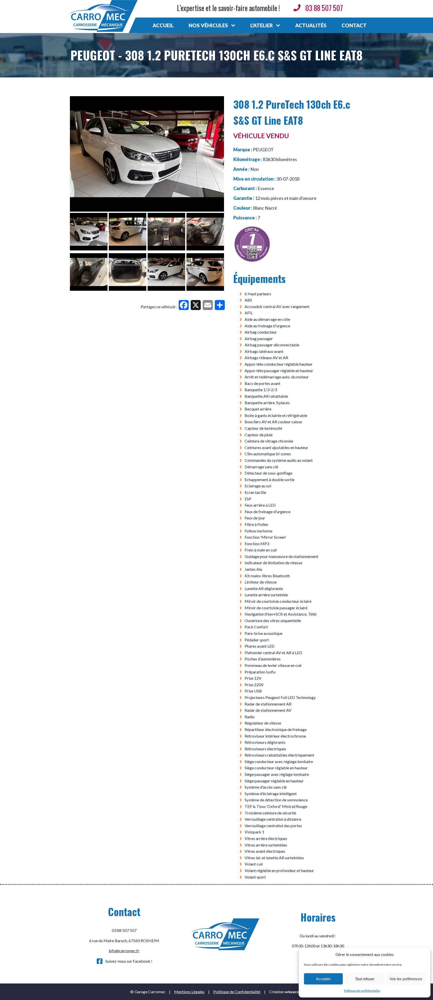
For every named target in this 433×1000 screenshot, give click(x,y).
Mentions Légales (189, 991)
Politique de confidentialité (362, 990)
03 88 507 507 (324, 8)
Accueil (163, 25)
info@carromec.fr (124, 950)
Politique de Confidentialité (236, 991)
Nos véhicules (208, 25)
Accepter (323, 979)
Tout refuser (364, 979)
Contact (354, 25)
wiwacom (294, 991)
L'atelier (261, 25)
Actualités (311, 25)
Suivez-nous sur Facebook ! (128, 961)
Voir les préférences (406, 979)
